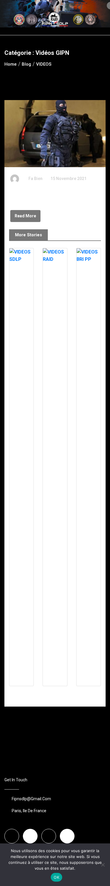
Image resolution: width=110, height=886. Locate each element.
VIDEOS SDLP (16, 694)
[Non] (103, 865)
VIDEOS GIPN (24, 196)
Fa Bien (35, 178)
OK (56, 877)
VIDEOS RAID (50, 694)
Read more (25, 216)
